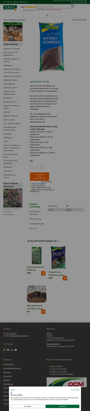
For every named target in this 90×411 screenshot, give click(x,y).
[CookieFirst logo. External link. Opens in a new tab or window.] (11, 392)
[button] (14, 390)
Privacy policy (75, 390)
